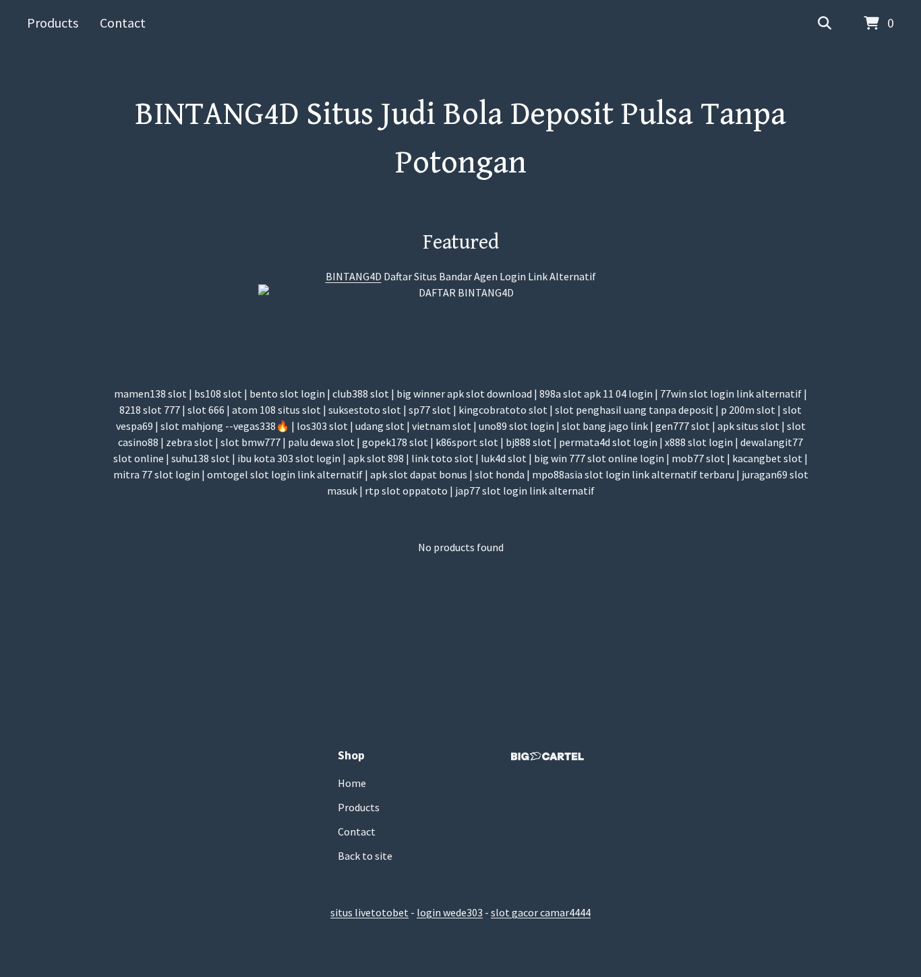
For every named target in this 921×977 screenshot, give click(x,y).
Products (52, 22)
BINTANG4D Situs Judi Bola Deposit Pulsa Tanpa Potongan (460, 139)
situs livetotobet (369, 912)
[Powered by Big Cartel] (547, 756)
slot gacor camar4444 (541, 912)
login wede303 (450, 912)
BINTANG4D (354, 276)
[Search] (824, 23)
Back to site (365, 855)
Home (352, 783)
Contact (123, 22)
